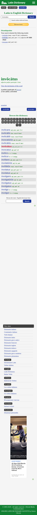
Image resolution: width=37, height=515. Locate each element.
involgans (12, 176)
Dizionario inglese (10, 345)
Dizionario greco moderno (12, 353)
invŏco (9, 153)
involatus (11, 169)
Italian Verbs (8, 374)
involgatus (12, 183)
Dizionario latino (9, 337)
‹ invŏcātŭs (5, 109)
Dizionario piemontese (11, 356)
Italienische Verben (10, 381)
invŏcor (9, 156)
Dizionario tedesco (10, 348)
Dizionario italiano (10, 329)
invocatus (5, 42)
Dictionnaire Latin (10, 362)
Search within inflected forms (20, 20)
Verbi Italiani (8, 335)
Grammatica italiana (10, 332)
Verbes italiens (8, 365)
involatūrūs (10, 163)
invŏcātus (23, 7)
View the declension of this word (11, 86)
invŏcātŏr (12, 136)
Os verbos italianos (10, 393)
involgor (9, 193)
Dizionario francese (10, 343)
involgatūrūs (11, 179)
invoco (19, 90)
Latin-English (12, 7)
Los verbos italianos (10, 387)
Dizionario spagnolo (10, 351)
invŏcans (12, 130)
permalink (4, 105)
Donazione (18, 24)
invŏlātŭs (12, 166)
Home (4, 7)
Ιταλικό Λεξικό (9, 406)
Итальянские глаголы (11, 400)
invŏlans (11, 159)
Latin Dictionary (9, 372)
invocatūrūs (11, 140)
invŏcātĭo (11, 133)
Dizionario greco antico (11, 340)
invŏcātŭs (5, 35)
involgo (9, 189)
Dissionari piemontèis (11, 413)
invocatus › (31, 109)
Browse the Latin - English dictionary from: (18, 198)
